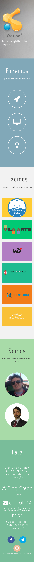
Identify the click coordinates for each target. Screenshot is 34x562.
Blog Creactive (19, 491)
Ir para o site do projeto (17, 207)
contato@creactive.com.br (17, 508)
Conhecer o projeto (17, 229)
